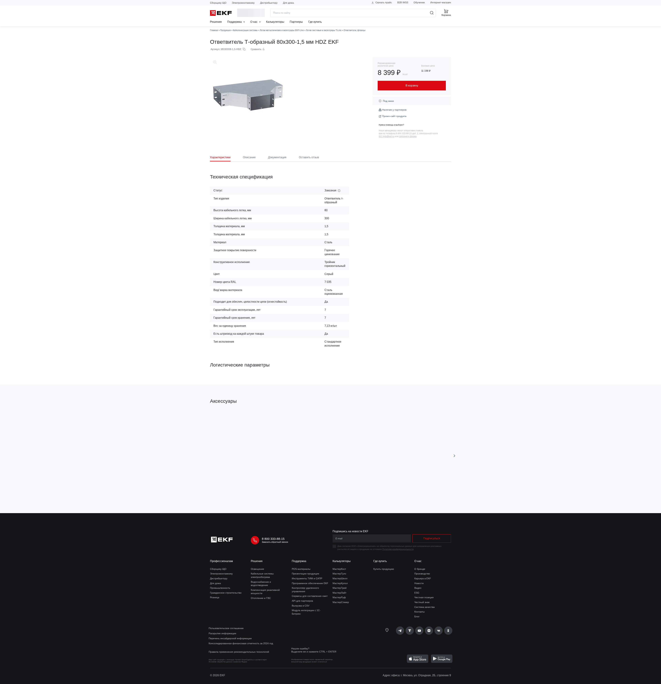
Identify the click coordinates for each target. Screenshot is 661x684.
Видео (417, 588)
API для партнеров (302, 600)
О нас (254, 21)
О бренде (419, 569)
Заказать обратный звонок (275, 542)
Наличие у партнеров (394, 109)
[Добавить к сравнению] (260, 491)
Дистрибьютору (268, 2)
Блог (416, 616)
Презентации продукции (305, 573)
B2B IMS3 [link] (402, 2)
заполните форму (408, 136)
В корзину (229, 491)
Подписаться (431, 538)
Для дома (288, 2)
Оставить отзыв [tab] (309, 157)
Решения (216, 21)
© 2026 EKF (217, 675)
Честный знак (421, 602)
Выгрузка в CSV (300, 605)
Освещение (257, 569)
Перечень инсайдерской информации (230, 638)
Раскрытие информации (222, 633)
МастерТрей (340, 588)
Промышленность (220, 588)
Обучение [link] (419, 2)
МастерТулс (339, 573)
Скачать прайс (383, 2)
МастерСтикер (341, 602)
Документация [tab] (277, 157)
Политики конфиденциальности (398, 549)
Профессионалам (221, 561)
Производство (422, 573)
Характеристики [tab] (220, 157)
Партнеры (296, 21)
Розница (214, 597)
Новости (419, 583)
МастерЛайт (339, 592)
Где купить (315, 21)
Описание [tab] (249, 157)
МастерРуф (339, 597)
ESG (416, 592)
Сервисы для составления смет (310, 596)
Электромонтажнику (243, 2)
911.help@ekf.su (386, 136)
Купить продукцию (383, 569)
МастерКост (339, 569)
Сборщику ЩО (218, 2)
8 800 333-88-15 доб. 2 (407, 133)
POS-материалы (301, 569)
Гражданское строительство (226, 592)
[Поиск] (432, 13)
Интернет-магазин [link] (440, 2)
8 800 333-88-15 (273, 539)
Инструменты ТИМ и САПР (307, 578)
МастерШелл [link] (340, 578)
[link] (400, 630)
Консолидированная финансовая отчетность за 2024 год (241, 643)
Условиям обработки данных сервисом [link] (225, 662)
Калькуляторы (275, 21)
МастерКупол (340, 583)
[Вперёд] (454, 456)
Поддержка (234, 21)
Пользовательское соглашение (226, 628)
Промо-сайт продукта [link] (394, 116)
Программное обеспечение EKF (310, 583)
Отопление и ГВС (261, 598)
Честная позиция (424, 597)
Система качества (424, 607)
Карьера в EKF (422, 578)
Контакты (419, 611)
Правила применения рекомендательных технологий (239, 651)
